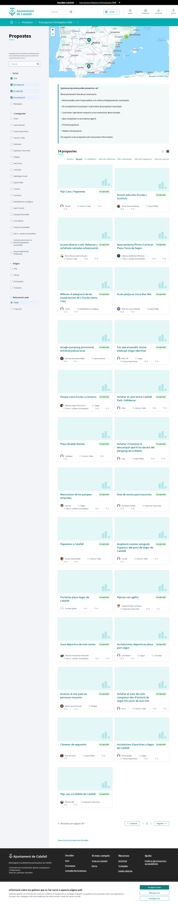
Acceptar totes (154, 887)
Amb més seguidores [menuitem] (143, 159)
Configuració (154, 898)
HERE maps (163, 76)
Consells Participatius (75, 870)
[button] (14, 73)
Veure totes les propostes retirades (73, 840)
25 (82, 823)
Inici (67, 860)
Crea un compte (99, 861)
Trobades (123, 866)
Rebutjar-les (154, 893)
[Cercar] (71, 11)
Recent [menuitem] (79, 159)
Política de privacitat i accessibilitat (155, 862)
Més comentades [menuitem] (125, 159)
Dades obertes (125, 871)
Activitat (122, 861)
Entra (94, 866)
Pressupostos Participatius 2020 (55, 22)
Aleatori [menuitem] (70, 159)
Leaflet (153, 76)
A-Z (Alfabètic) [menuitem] (90, 159)
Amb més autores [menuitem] (161, 159)
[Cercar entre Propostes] (38, 63)
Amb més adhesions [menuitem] (107, 159)
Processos (27, 22)
